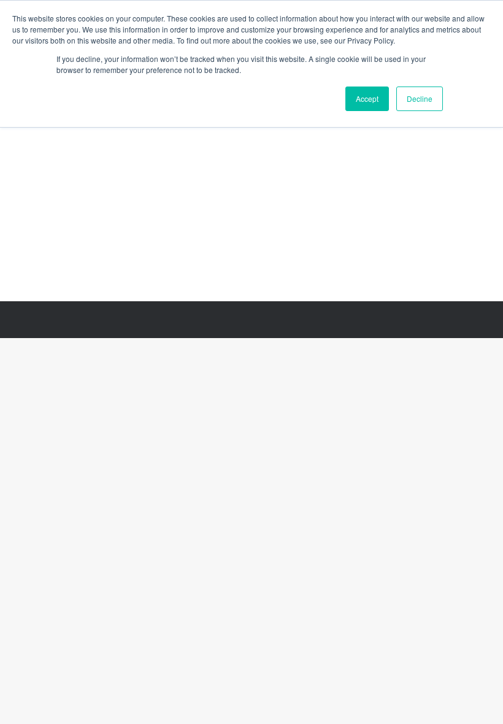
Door (74, 166)
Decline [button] (419, 98)
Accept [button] (367, 98)
